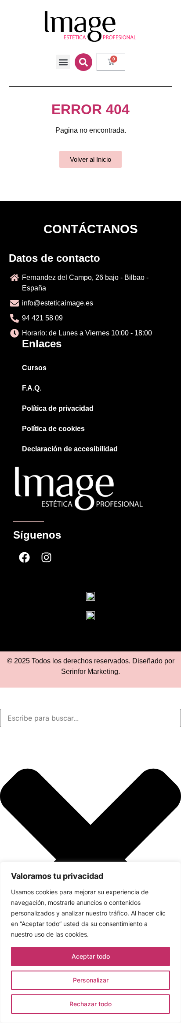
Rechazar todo (90, 1004)
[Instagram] (46, 558)
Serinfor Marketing (89, 671)
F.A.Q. (31, 388)
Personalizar (91, 980)
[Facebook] (24, 558)
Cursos (34, 368)
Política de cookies (53, 428)
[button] (63, 62)
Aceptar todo (91, 956)
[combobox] (90, 718)
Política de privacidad (58, 408)
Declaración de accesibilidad (70, 449)
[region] (90, 942)
